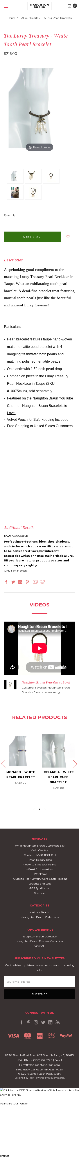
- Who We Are (39, 850)
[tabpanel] (21, 759)
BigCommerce (56, 1077)
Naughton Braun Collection (39, 936)
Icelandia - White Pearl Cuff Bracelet (58, 777)
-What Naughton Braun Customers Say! (39, 845)
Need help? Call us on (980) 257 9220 (39, 1069)
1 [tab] (34, 809)
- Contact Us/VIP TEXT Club (39, 855)
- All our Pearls (39, 912)
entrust (4, 1155)
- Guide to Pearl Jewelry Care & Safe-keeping (39, 878)
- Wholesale (39, 874)
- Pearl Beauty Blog (39, 859)
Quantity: (10, 215)
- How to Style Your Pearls (39, 864)
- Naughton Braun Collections (40, 917)
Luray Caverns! (36, 305)
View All (39, 946)
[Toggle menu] (6, 6)
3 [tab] (44, 809)
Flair (31, 1077)
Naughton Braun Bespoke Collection (39, 941)
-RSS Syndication (39, 888)
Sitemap (39, 893)
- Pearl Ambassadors (40, 869)
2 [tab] (39, 809)
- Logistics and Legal (39, 883)
